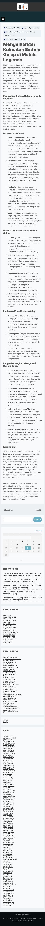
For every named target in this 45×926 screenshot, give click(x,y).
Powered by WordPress (23, 914)
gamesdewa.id (8, 758)
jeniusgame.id (8, 823)
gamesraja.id (7, 755)
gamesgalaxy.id (8, 794)
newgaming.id (8, 789)
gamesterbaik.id (8, 762)
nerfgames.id (7, 849)
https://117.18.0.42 (9, 624)
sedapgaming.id (8, 757)
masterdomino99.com (10, 632)
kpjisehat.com (8, 689)
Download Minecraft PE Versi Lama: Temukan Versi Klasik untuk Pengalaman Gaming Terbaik (22, 574)
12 (17, 544)
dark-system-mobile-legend (15, 39)
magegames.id (8, 854)
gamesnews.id (8, 801)
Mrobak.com (7, 676)
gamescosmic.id (8, 798)
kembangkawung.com (11, 684)
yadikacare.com (8, 703)
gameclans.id (7, 864)
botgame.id (7, 874)
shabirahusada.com (10, 701)
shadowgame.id (8, 784)
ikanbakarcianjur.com (10, 688)
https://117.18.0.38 (9, 631)
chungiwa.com (8, 686)
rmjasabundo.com (9, 681)
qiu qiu (5, 722)
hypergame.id (8, 883)
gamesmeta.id (8, 840)
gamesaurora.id (8, 792)
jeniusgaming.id (8, 748)
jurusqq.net (7, 622)
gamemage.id (8, 871)
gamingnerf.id (8, 825)
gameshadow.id (8, 772)
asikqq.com (7, 615)
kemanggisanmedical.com (12, 695)
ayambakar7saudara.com (12, 659)
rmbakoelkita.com (9, 671)
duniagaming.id (8, 745)
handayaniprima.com (10, 665)
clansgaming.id (8, 830)
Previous (9, 510)
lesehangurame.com (10, 657)
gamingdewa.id (8, 741)
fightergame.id (8, 878)
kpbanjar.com (8, 693)
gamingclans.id (8, 828)
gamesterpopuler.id (10, 738)
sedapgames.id (8, 767)
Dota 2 (8, 32)
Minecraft (26, 32)
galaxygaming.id (9, 791)
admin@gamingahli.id (31, 28)
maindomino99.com (10, 629)
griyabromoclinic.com (10, 712)
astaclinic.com (8, 705)
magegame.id (8, 881)
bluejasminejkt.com (9, 674)
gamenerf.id (7, 862)
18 (11, 548)
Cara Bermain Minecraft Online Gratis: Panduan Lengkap (19, 593)
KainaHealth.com (9, 700)
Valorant (12, 35)
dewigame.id (7, 780)
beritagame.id (8, 820)
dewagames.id (8, 763)
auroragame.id (8, 813)
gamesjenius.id (8, 760)
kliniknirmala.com (9, 696)
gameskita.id (7, 736)
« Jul (21, 560)
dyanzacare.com (9, 710)
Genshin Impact (17, 32)
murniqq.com (7, 641)
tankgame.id (7, 886)
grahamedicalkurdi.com (11, 708)
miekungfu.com (8, 677)
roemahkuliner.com (9, 662)
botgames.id (7, 850)
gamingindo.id (8, 898)
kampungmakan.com (10, 667)
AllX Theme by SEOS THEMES (22, 921)
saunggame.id (8, 782)
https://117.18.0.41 (9, 627)
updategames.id (8, 804)
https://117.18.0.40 (9, 637)
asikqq (5, 720)
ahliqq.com (7, 619)
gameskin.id (7, 861)
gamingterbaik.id (9, 746)
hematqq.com (8, 639)
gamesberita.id (8, 799)
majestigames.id (8, 769)
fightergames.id (8, 852)
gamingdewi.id (8, 740)
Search (37, 519)
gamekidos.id (7, 891)
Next (38, 510)
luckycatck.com (8, 669)
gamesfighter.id (8, 842)
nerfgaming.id (8, 835)
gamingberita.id (8, 787)
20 (22, 548)
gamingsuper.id (8, 903)
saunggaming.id (8, 750)
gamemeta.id (7, 866)
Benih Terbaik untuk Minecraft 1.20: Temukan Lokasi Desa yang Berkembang (22, 587)
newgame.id (7, 815)
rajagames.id (7, 774)
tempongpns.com (9, 660)
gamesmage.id (8, 844)
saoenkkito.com (8, 664)
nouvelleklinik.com (9, 698)
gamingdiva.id (8, 900)
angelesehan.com (9, 672)
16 (39, 544)
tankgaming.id (8, 888)
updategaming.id (9, 796)
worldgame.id (8, 822)
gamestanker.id (8, 890)
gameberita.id (8, 811)
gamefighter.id (8, 868)
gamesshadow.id (9, 753)
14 (28, 544)
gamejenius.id (8, 779)
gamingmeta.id (8, 833)
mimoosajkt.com (8, 683)
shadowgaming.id (9, 752)
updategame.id (8, 818)
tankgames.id (8, 857)
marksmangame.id (9, 885)
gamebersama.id (9, 770)
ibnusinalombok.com (10, 706)
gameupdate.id (8, 810)
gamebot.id (7, 869)
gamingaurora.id (8, 786)
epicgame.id (7, 880)
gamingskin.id (8, 827)
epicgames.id (7, 856)
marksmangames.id (10, 859)
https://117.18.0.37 (9, 634)
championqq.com (9, 636)
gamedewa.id (8, 777)
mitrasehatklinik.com (10, 691)
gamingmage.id (8, 832)
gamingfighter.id (8, 839)
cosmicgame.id (8, 816)
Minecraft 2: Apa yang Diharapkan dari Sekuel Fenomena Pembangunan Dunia (22, 599)
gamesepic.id (7, 845)
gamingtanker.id (8, 837)
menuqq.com (7, 642)
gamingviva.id (8, 905)
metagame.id (7, 876)
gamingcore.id (8, 897)
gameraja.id (7, 775)
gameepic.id (7, 873)
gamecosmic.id (8, 808)
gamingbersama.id (9, 743)
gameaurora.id (8, 806)
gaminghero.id (8, 895)
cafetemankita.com (9, 679)
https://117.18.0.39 (9, 620)
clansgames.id (8, 847)
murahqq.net (7, 625)
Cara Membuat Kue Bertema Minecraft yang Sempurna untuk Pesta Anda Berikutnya (21, 580)
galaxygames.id (8, 803)
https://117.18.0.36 (9, 617)
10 (6, 544)
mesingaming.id (8, 902)
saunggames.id (8, 765)
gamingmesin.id (8, 893)
